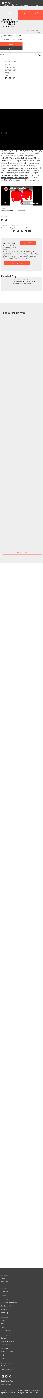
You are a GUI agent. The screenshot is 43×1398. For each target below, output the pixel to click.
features (35, 30)
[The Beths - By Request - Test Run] (21, 468)
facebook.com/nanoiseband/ (13, 210)
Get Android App (7, 1384)
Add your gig (10, 61)
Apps (7, 73)
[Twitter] (18, 231)
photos (4, 1288)
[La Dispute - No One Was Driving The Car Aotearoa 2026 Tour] (21, 391)
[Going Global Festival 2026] (21, 546)
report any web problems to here (26, 1393)
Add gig (6, 5)
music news (5, 1281)
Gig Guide (9, 22)
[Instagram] (22, 231)
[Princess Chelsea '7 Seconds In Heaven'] (21, 507)
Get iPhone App (7, 1381)
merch (3, 1295)
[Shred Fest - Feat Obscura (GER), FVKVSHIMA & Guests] (21, 352)
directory (4, 1292)
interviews (5, 1285)
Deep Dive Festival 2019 (24, 281)
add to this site (7, 1351)
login (3, 1320)
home (3, 1278)
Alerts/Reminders (8, 1366)
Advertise (24, 5)
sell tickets (5, 1345)
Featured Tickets (14, 312)
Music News (9, 25)
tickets (4, 1309)
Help (6, 7)
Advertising (10, 67)
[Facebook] (14, 231)
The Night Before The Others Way (20, 176)
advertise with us (7, 1341)
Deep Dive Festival (9, 175)
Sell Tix (15, 5)
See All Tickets (22, 552)
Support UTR (10, 70)
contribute (5, 1348)
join (2, 1324)
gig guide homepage (9, 1303)
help (3, 1327)
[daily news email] (30, 231)
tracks (36, 32)
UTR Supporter (6, 1369)
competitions (6, 1330)
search (12, 15)
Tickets (7, 20)
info (2, 1358)
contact (4, 1338)
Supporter (35, 5)
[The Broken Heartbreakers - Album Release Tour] (21, 430)
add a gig (4, 1313)
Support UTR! (28, 243)
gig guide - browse (8, 1306)
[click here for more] (21, 91)
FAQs (3, 1355)
